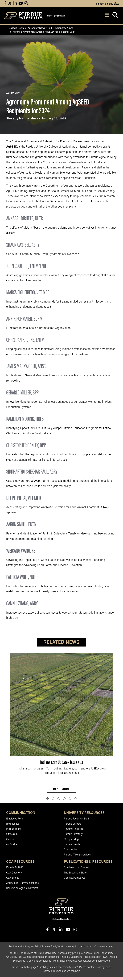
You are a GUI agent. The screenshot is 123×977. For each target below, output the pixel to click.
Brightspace (12, 824)
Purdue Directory (73, 834)
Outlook (10, 839)
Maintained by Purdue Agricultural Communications (81, 961)
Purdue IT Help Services (77, 855)
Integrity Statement (71, 957)
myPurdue (11, 844)
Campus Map (71, 839)
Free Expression (92, 957)
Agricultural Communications (22, 883)
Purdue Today (13, 829)
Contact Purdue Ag (74, 878)
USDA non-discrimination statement (39, 957)
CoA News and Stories (76, 867)
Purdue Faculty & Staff (76, 819)
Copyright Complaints (39, 961)
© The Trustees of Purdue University (33, 953)
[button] (47, 798)
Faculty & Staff (14, 867)
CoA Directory (14, 873)
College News (16, 28)
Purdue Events (72, 844)
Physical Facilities (73, 829)
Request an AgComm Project (22, 888)
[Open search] (115, 16)
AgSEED (11, 146)
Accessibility (64, 953)
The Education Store (75, 873)
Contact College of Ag (107, 3)
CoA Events (12, 878)
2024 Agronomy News (61, 28)
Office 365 (12, 834)
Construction (71, 849)
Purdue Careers (72, 824)
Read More (61, 789)
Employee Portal (15, 819)
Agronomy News (36, 28)
